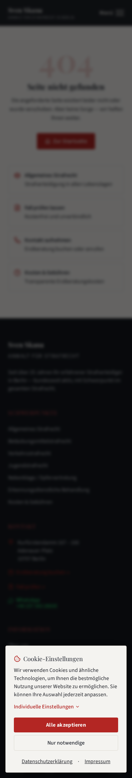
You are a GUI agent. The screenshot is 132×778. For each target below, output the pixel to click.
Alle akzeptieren (66, 725)
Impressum (97, 761)
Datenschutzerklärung (47, 761)
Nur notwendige (66, 743)
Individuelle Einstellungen (44, 706)
